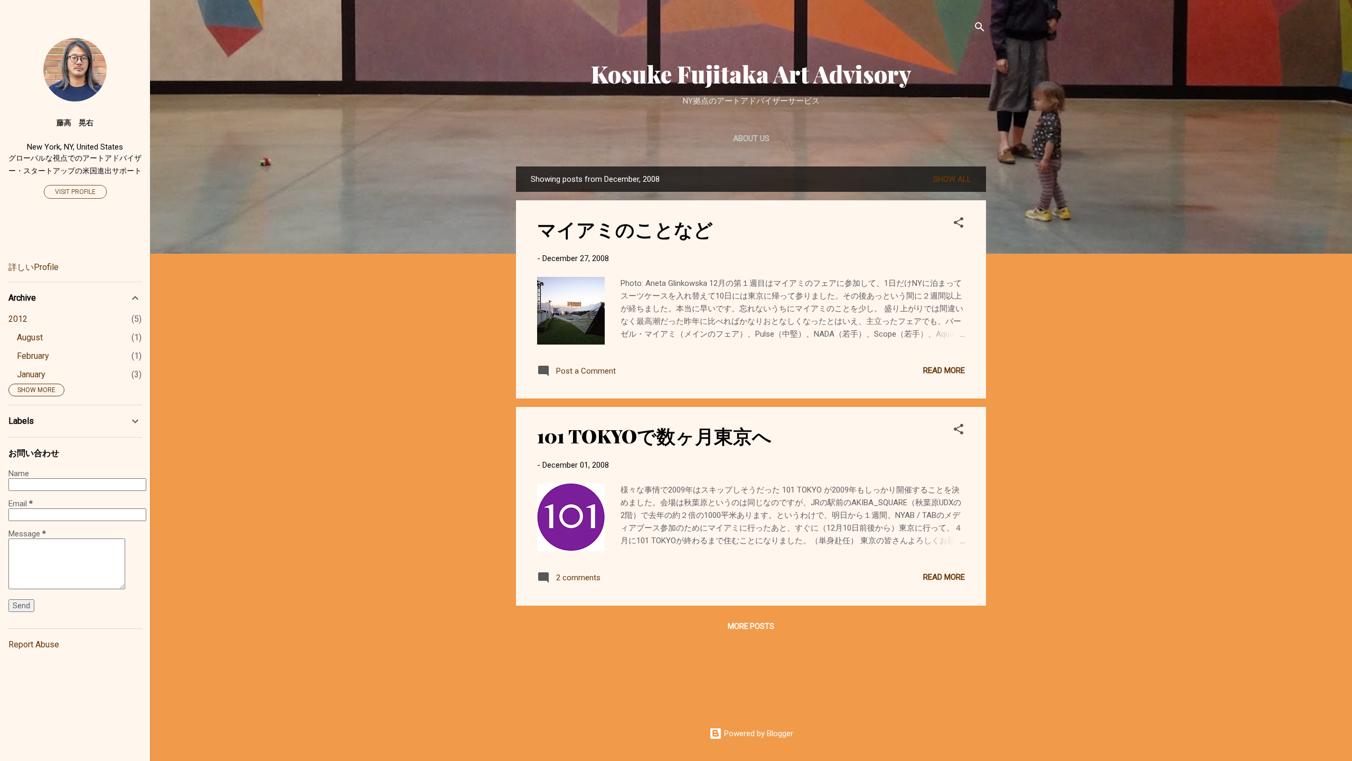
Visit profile (75, 192)
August (30, 337)
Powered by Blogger (757, 733)
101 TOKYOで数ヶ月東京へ (654, 435)
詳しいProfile (33, 267)
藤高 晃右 (75, 122)
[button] (958, 224)
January (31, 374)
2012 (17, 319)
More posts (751, 626)
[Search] (979, 29)
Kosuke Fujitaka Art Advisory (751, 73)
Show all (952, 179)
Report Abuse (33, 644)
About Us (751, 138)
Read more (944, 370)
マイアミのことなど (625, 229)
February (33, 356)
